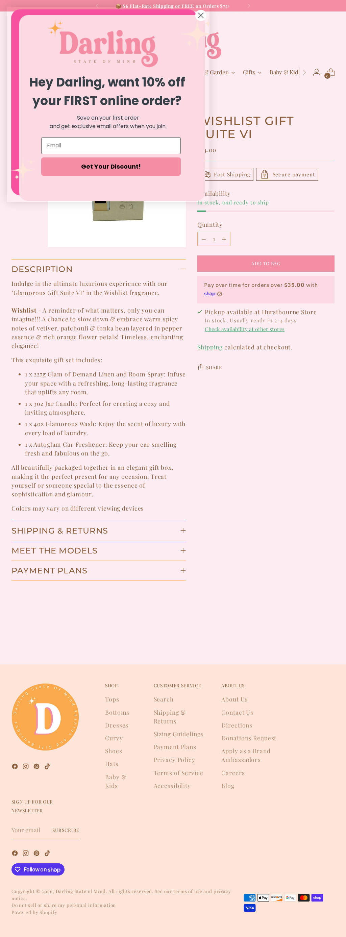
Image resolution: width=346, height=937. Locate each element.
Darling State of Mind (81, 891)
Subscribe (65, 830)
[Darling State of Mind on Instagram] (26, 767)
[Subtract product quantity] (204, 239)
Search (164, 699)
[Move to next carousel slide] (329, 641)
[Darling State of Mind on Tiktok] (48, 767)
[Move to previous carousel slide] (313, 641)
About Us (234, 699)
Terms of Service (178, 772)
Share (214, 367)
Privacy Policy (174, 759)
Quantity (210, 224)
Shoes (113, 751)
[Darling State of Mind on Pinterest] (37, 767)
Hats (112, 763)
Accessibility (172, 785)
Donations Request (248, 738)
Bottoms (117, 712)
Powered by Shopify (34, 912)
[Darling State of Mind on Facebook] (15, 767)
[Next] (248, 5)
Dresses (116, 725)
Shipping (210, 347)
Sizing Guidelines (179, 734)
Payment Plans (175, 746)
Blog (227, 785)
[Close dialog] (201, 15)
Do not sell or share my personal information (63, 905)
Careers (233, 772)
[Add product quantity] (224, 239)
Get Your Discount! (111, 166)
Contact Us (237, 712)
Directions (236, 725)
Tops (112, 699)
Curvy (114, 738)
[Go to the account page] (316, 72)
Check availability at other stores (245, 328)
